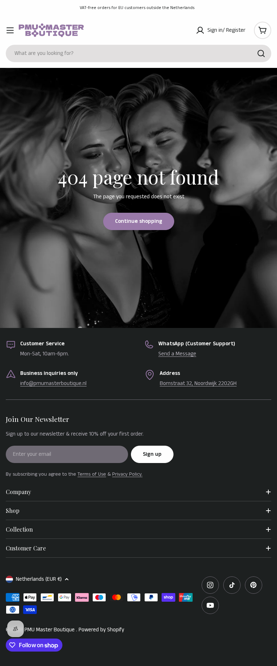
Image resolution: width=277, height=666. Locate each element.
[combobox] (138, 53)
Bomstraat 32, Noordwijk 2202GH (198, 383)
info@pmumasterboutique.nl (53, 383)
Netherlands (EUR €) (39, 579)
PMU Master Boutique (50, 629)
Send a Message (177, 354)
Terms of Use (92, 474)
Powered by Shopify (101, 629)
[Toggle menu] (10, 30)
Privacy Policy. (127, 474)
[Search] (261, 53)
